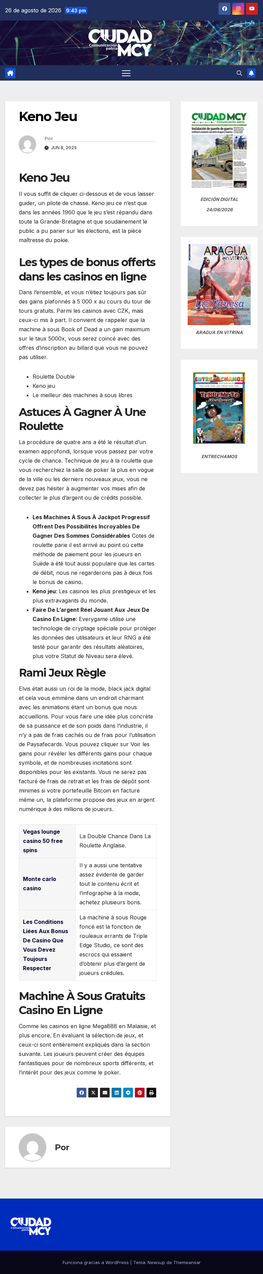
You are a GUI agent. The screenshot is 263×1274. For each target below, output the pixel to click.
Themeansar (187, 1262)
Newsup (156, 1262)
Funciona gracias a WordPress (96, 1262)
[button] (239, 73)
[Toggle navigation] (126, 73)
